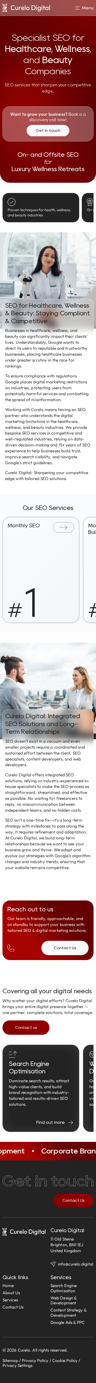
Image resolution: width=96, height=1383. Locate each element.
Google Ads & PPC (67, 1322)
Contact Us (12, 1307)
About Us (11, 1292)
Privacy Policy (35, 1360)
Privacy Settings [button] (17, 1365)
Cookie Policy (65, 1360)
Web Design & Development (63, 1300)
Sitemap (10, 1360)
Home (8, 1285)
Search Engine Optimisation (63, 1288)
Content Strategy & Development (68, 1312)
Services (10, 1299)
